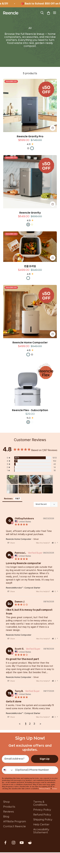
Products (9, 806)
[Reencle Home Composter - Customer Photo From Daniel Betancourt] (35, 489)
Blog (6, 816)
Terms (54, 789)
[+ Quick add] (53, 128)
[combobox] (7, 770)
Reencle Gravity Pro (30, 136)
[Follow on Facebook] (5, 842)
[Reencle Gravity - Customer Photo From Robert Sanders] (24, 479)
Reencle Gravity (30, 213)
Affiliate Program (14, 821)
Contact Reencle (14, 826)
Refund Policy (42, 814)
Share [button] (12, 543)
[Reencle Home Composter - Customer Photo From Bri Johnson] (12, 479)
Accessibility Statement (41, 831)
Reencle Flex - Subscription (30, 410)
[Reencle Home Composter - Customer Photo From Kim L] (47, 479)
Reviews (8, 811)
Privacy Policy (44, 789)
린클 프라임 (30, 266)
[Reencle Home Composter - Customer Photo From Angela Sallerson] (35, 479)
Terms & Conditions (40, 803)
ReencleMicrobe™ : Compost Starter (23, 588)
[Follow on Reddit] (30, 842)
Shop (6, 802)
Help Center (41, 824)
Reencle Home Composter (30, 342)
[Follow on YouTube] (22, 842)
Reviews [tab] (8, 498)
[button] (54, 543)
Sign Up (45, 759)
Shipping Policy (42, 819)
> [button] (40, 723)
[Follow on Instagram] (13, 842)
